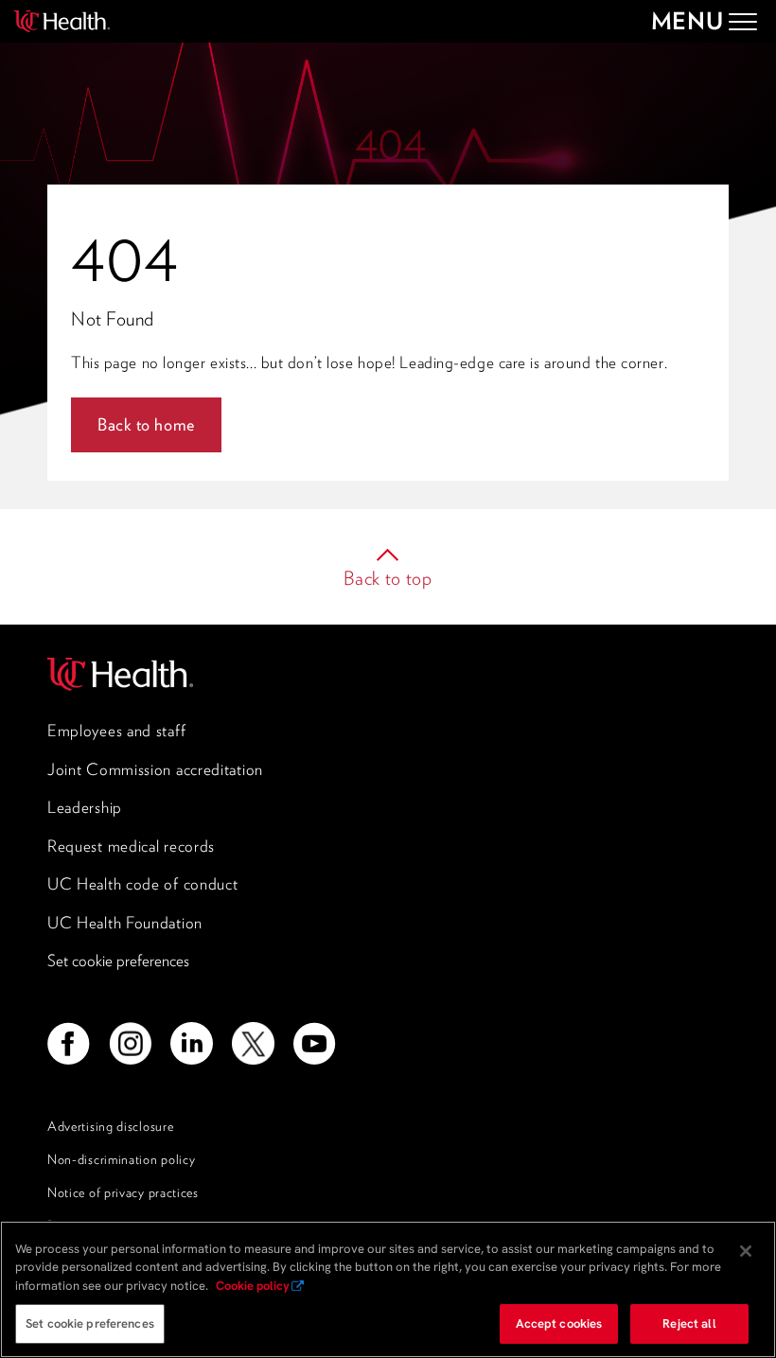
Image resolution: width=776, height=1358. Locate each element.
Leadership (84, 807)
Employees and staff (116, 730)
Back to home (146, 424)
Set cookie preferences (118, 960)
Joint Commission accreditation (155, 769)
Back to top (388, 578)
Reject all (688, 1323)
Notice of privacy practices (123, 1192)
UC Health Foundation (125, 922)
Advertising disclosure (110, 1126)
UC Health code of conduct (142, 883)
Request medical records (131, 846)
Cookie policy (253, 1286)
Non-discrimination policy (121, 1159)
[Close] (746, 1251)
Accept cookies (559, 1323)
